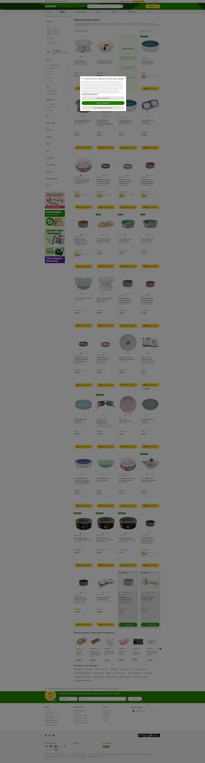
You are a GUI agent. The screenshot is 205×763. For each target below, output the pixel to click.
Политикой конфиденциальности (90, 94)
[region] (103, 93)
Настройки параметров (103, 98)
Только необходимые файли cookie (103, 108)
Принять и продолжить (103, 103)
